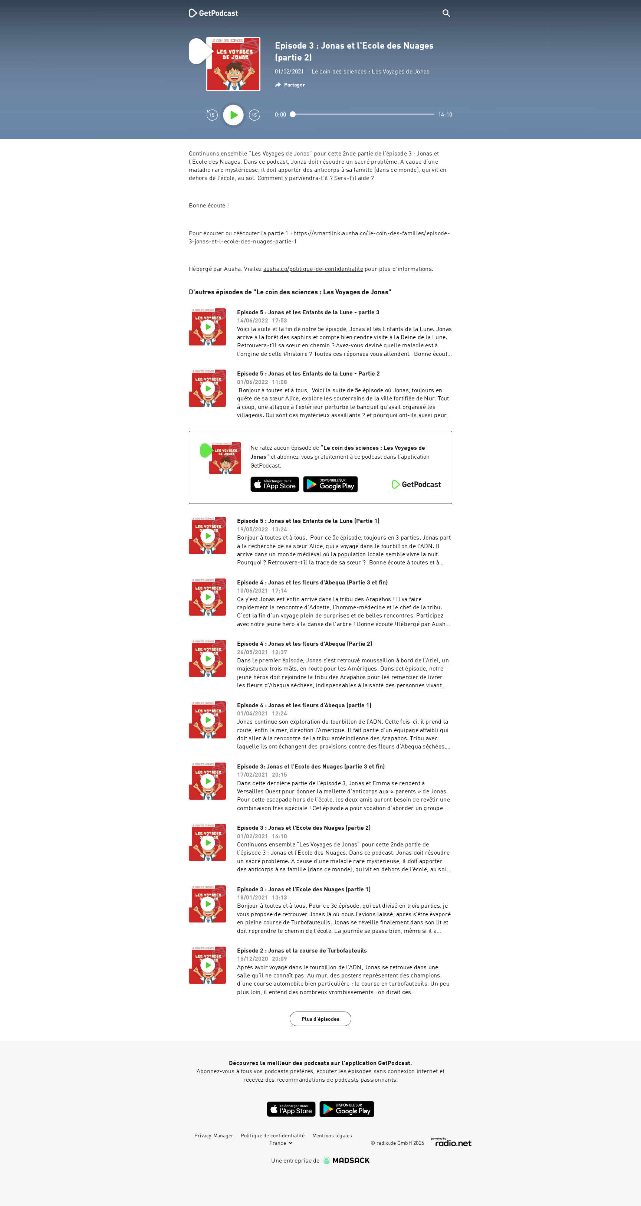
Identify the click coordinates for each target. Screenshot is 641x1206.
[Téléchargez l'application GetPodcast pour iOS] (274, 484)
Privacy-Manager (213, 1135)
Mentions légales (332, 1135)
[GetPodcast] (208, 13)
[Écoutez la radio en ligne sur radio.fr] (451, 1142)
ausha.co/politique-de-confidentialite (313, 269)
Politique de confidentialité (273, 1135)
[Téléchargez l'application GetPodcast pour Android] (330, 484)
